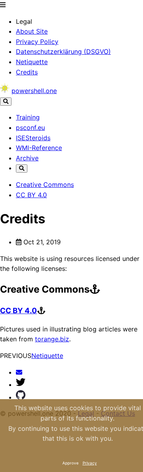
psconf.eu (30, 127)
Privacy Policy (37, 42)
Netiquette (32, 62)
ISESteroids (33, 138)
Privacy (90, 463)
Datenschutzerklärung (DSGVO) (63, 51)
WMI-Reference (39, 148)
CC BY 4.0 (31, 195)
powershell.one (34, 91)
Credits (27, 72)
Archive (27, 158)
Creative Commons (45, 184)
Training (28, 117)
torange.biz (52, 339)
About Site (32, 31)
